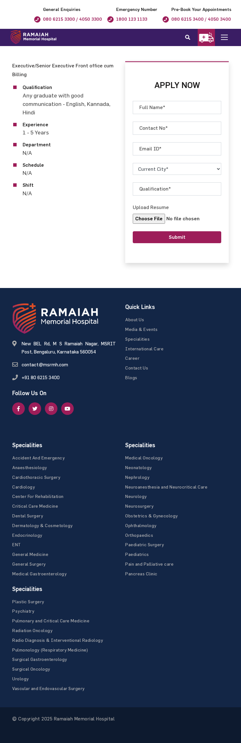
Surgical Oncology (31, 669)
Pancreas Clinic (141, 573)
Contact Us (136, 367)
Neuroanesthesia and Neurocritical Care (166, 486)
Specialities (137, 339)
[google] (51, 408)
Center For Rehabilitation (38, 496)
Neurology (136, 496)
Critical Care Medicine (35, 506)
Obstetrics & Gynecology (151, 515)
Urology (20, 678)
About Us (134, 319)
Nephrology (137, 477)
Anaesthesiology (29, 467)
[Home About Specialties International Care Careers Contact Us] (229, 37)
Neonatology (138, 467)
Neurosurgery (139, 506)
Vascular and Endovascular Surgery (48, 688)
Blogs (131, 377)
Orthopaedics (139, 535)
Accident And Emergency (38, 457)
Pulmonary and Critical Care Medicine (50, 620)
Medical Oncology (144, 457)
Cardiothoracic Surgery (36, 477)
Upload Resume (151, 207)
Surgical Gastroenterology (39, 659)
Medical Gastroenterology (39, 573)
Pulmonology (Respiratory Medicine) (50, 649)
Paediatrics (137, 554)
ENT (16, 544)
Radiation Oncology (32, 630)
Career (132, 358)
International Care (144, 348)
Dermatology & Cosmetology (42, 525)
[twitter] (35, 408)
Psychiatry (23, 611)
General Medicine (30, 554)
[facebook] (18, 408)
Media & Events (141, 329)
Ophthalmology (141, 525)
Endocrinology (27, 535)
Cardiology (23, 486)
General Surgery (29, 564)
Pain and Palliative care (149, 564)
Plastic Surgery (28, 601)
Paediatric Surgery (144, 544)
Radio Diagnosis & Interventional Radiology (57, 640)
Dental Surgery (27, 515)
